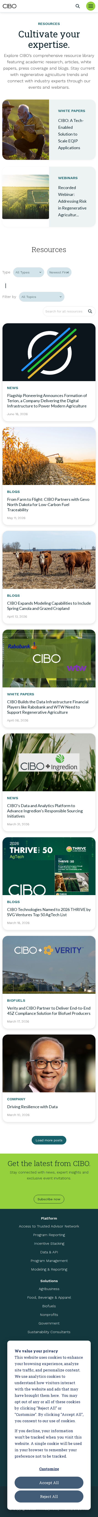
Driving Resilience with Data (32, 1106)
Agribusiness (49, 1289)
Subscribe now (49, 1199)
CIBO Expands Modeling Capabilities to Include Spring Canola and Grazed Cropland (49, 606)
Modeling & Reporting (49, 1269)
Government (49, 1323)
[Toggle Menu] (90, 6)
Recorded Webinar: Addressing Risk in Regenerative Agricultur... (72, 201)
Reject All (49, 1496)
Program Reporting (49, 1235)
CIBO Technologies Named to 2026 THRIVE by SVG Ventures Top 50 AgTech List (49, 912)
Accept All (49, 1482)
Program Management (49, 1261)
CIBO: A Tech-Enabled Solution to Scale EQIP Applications (71, 134)
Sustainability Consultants (49, 1332)
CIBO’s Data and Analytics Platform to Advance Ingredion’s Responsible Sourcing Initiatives (45, 810)
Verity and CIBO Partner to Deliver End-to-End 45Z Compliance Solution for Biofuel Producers (48, 1011)
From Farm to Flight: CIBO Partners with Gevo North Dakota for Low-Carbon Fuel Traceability (48, 504)
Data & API (49, 1252)
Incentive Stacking (49, 1243)
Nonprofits (49, 1314)
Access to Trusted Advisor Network (49, 1226)
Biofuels (49, 1306)
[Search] (77, 6)
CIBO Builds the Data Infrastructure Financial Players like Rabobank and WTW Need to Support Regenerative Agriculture (47, 707)
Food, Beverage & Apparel (49, 1297)
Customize (49, 1468)
